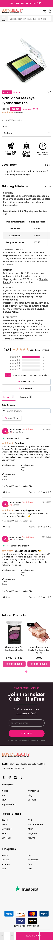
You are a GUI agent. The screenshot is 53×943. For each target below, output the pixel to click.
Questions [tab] (23, 397)
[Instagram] (15, 777)
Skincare (6, 864)
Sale (4, 795)
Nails (4, 868)
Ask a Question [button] (27, 388)
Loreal (4, 824)
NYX (30, 820)
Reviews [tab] (6, 397)
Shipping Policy (9, 804)
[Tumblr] (21, 777)
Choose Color (14, 664)
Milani (30, 829)
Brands (5, 791)
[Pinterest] (9, 777)
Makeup (5, 859)
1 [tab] (27, 672)
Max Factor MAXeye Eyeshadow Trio (17, 486)
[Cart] (50, 11)
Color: (5, 126)
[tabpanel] (14, 644)
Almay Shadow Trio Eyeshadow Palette (14, 648)
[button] (44, 492)
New (4, 799)
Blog (30, 795)
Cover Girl (6, 838)
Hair (30, 855)
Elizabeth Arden (35, 824)
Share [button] (7, 492)
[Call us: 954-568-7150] (44, 11)
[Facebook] (4, 777)
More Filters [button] (12, 418)
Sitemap (32, 799)
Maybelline (7, 829)
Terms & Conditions (14, 338)
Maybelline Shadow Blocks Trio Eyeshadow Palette (38, 650)
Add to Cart (34, 935)
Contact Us (33, 791)
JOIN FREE (26, 733)
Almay (5, 833)
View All (31, 838)
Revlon (5, 820)
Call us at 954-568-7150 (13, 768)
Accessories (33, 859)
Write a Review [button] (27, 381)
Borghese (32, 833)
